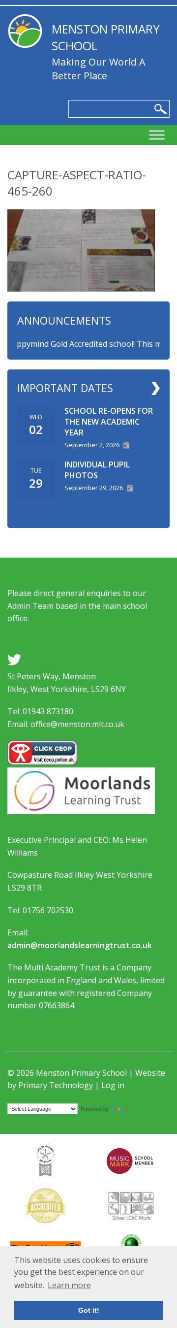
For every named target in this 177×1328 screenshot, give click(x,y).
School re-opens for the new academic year (108, 421)
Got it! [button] (88, 1310)
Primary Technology (55, 1085)
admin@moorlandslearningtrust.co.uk (79, 945)
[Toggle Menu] (157, 135)
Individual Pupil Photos (97, 470)
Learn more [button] (69, 1285)
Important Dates (65, 388)
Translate (141, 1108)
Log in (112, 1085)
